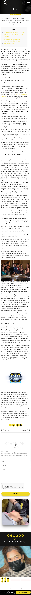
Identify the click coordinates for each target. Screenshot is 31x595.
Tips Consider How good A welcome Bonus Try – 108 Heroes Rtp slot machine (14, 34)
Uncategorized (15, 14)
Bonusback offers (9, 43)
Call (4, 592)
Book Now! (24, 592)
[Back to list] (15, 430)
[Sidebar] (2, 180)
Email (12, 592)
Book (26, 580)
